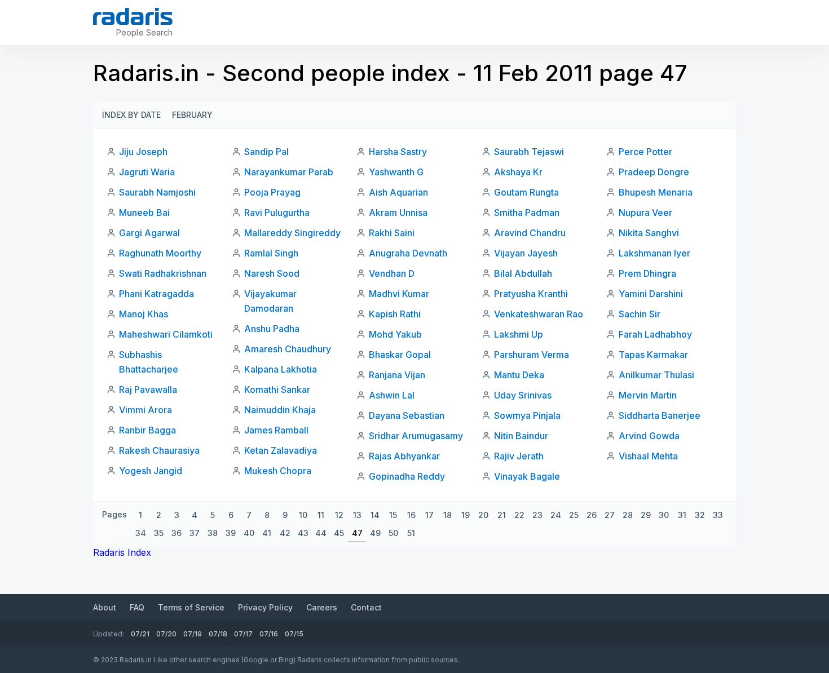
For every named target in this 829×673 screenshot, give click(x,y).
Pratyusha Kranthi (531, 293)
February (192, 114)
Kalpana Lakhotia (280, 369)
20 (483, 515)
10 (303, 515)
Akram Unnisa (398, 212)
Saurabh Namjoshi (157, 192)
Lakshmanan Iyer (654, 253)
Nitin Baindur (521, 435)
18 (447, 515)
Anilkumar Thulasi (656, 374)
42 (285, 533)
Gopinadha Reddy (407, 476)
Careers (321, 607)
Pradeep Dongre (654, 172)
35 (159, 533)
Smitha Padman (526, 212)
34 (140, 533)
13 (357, 515)
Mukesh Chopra (277, 470)
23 (537, 515)
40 (249, 533)
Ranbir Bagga (147, 430)
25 (574, 515)
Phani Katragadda (156, 293)
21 (501, 515)
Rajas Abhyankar (404, 456)
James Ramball (276, 430)
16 (411, 515)
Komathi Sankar (277, 389)
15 (393, 515)
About (104, 607)
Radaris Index (122, 552)
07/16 (268, 634)
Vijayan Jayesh (526, 253)
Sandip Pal (266, 151)
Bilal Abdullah (523, 273)
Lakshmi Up (518, 334)
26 (592, 515)
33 (718, 515)
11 (321, 515)
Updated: (108, 634)
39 (231, 533)
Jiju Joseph (143, 151)
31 (682, 515)
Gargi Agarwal (149, 232)
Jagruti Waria (147, 172)
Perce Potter (645, 151)
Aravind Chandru (530, 232)
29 (646, 515)
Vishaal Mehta (648, 456)
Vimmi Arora (145, 409)
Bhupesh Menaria (656, 192)
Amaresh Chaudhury (287, 349)
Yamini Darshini (651, 293)
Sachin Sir (639, 314)
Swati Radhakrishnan (162, 273)
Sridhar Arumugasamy (416, 435)
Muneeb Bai (144, 212)
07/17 (243, 634)
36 (176, 533)
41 (266, 533)
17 (429, 515)
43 (303, 533)
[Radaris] (133, 16)
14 (375, 515)
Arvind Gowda (649, 435)
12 (339, 515)
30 (664, 515)
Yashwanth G (396, 172)
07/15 (294, 634)
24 (555, 515)
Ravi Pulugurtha (277, 212)
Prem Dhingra (647, 273)
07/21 (140, 634)
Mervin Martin (648, 395)
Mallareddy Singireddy (292, 232)
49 (375, 533)
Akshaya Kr (518, 172)
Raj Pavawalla (148, 389)
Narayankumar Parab (288, 172)
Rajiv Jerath (519, 456)
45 (339, 533)
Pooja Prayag (272, 192)
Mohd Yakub (395, 334)
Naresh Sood (271, 273)
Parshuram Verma (531, 354)
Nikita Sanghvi (649, 232)
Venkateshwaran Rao (538, 314)
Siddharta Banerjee (659, 415)
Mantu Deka (519, 374)
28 (628, 515)
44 (321, 533)
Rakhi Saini (391, 232)
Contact (366, 607)
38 (213, 533)
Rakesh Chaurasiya (159, 450)
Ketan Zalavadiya (280, 450)
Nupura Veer (645, 212)
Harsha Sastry (398, 151)
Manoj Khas (143, 314)
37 (194, 533)
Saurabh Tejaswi (529, 151)
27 (610, 515)
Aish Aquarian (398, 192)
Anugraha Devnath (408, 253)
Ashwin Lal (391, 395)
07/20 (166, 634)
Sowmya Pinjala (527, 415)
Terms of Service (191, 607)
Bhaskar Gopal (400, 354)
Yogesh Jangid (150, 470)
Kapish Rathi (395, 314)
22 (519, 515)
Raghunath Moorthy (160, 253)
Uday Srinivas (523, 395)
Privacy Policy (265, 607)
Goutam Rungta (526, 192)
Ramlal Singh (271, 253)
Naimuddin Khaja (280, 409)
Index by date (131, 114)
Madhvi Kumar (399, 293)
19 (465, 515)
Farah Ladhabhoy (655, 334)
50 (393, 533)
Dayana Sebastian (406, 415)
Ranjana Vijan (397, 374)
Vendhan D (391, 273)
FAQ (137, 607)
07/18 (218, 634)
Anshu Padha (271, 328)
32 (700, 515)
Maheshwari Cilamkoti (166, 334)
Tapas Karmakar (653, 354)
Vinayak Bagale (527, 476)
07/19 (192, 634)
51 (411, 533)
